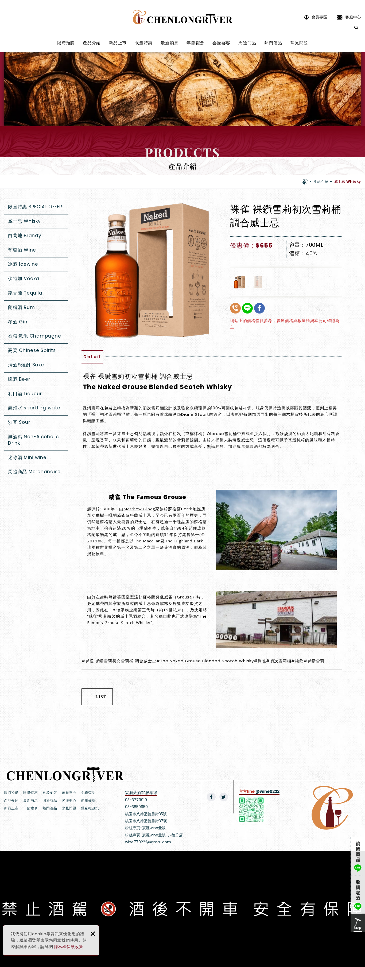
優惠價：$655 (251, 245)
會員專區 (319, 17)
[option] (151, 270)
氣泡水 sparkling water (35, 408)
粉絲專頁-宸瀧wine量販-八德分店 (154, 835)
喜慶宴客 (221, 43)
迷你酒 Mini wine (27, 457)
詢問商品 (358, 856)
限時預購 (66, 43)
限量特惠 (144, 43)
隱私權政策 (90, 808)
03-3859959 (136, 806)
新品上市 (118, 43)
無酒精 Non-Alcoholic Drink (33, 439)
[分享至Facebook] (211, 797)
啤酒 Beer (19, 379)
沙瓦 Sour (19, 422)
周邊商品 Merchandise (34, 471)
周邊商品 (247, 43)
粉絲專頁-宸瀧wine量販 (145, 828)
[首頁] (305, 182)
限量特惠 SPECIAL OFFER (35, 206)
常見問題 (299, 43)
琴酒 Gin (18, 322)
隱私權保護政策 (68, 946)
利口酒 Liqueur (25, 393)
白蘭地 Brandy (24, 235)
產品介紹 (92, 43)
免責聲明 (88, 792)
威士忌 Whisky (24, 221)
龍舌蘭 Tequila (25, 293)
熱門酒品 (273, 43)
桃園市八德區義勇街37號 (146, 821)
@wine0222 (267, 791)
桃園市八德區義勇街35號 (146, 814)
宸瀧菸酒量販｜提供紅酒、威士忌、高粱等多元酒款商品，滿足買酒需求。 (182, 17)
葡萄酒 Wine (22, 250)
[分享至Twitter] (223, 797)
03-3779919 (136, 799)
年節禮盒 (195, 43)
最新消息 (169, 43)
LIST (100, 696)
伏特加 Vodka (23, 278)
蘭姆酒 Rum (21, 307)
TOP (358, 923)
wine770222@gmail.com (148, 842)
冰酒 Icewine (23, 264)
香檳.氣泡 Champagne (34, 336)
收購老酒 (358, 894)
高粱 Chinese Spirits (32, 350)
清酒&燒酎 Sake (26, 365)
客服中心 (353, 17)
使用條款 (88, 800)
